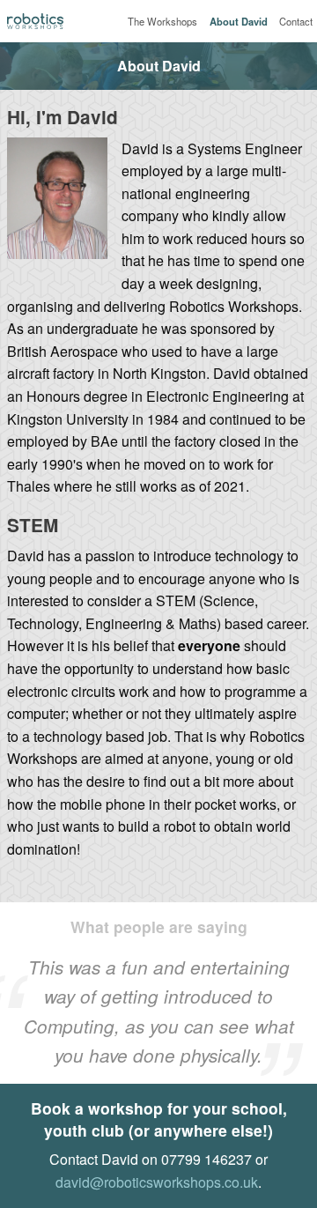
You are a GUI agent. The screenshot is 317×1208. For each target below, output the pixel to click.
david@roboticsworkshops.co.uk (156, 1182)
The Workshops (162, 21)
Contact (296, 21)
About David (239, 21)
